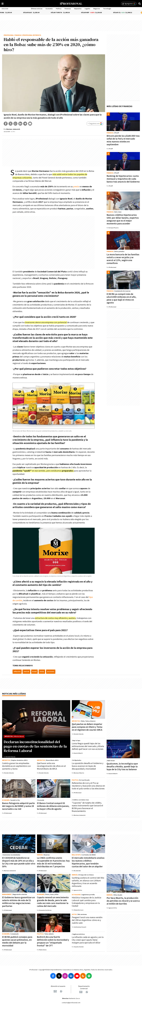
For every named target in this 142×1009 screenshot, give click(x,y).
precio (76, 186)
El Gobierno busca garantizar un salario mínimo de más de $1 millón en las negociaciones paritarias (18, 902)
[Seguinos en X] (59, 976)
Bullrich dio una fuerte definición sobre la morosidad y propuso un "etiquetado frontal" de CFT (53, 941)
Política (58, 9)
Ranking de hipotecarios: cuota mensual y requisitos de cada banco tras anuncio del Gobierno (123, 179)
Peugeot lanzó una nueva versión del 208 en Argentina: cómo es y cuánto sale (87, 920)
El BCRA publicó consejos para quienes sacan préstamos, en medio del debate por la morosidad (17, 941)
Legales (87, 9)
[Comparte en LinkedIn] (20, 124)
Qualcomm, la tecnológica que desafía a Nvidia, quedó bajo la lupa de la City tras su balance (122, 766)
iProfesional (9, 35)
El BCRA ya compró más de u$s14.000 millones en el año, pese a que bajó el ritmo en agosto (121, 298)
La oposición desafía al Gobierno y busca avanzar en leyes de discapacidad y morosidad (87, 766)
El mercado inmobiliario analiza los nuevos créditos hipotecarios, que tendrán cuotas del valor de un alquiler (88, 862)
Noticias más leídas (14, 693)
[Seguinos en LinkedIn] (71, 976)
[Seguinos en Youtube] (77, 976)
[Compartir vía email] (30, 124)
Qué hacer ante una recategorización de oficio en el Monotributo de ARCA (51, 766)
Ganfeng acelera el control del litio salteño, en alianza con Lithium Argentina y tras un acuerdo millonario (88, 882)
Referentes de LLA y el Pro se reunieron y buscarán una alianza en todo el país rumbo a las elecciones (88, 786)
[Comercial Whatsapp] (87, 992)
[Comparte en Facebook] (6, 124)
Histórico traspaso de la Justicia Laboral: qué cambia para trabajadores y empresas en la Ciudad (86, 901)
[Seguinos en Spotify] (89, 976)
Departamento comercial (84, 987)
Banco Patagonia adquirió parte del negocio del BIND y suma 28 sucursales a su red (18, 806)
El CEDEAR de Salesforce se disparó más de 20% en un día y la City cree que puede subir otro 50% (18, 862)
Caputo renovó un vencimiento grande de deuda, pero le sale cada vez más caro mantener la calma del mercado (53, 902)
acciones (50, 671)
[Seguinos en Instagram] (65, 976)
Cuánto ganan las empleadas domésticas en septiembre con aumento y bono (16, 766)
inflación (17, 671)
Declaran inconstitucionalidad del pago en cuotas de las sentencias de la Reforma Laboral (35, 746)
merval (26, 671)
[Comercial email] (81, 992)
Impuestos (77, 9)
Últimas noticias (36, 9)
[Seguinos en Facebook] (53, 976)
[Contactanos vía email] (55, 991)
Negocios (96, 9)
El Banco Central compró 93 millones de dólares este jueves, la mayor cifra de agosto (53, 806)
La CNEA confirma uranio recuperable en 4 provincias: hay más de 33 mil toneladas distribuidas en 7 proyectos (53, 862)
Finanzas (68, 9)
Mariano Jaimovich (13, 129)
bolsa (42, 671)
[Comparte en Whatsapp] (15, 124)
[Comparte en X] (11, 124)
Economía (49, 9)
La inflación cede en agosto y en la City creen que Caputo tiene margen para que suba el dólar (88, 940)
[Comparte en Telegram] (25, 124)
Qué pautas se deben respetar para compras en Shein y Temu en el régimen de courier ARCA (87, 727)
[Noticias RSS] (83, 976)
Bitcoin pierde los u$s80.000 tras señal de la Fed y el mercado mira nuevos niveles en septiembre (123, 140)
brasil (34, 671)
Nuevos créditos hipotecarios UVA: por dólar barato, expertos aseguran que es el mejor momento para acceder (123, 219)
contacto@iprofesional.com (71, 1003)
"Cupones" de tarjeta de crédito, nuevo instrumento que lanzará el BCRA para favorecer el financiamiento (87, 807)
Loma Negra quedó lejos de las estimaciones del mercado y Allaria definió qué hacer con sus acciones (88, 746)
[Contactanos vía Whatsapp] (61, 991)
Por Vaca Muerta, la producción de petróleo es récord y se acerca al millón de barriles (123, 901)
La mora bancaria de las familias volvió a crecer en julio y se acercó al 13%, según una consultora (123, 259)
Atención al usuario (58, 986)
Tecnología (107, 9)
